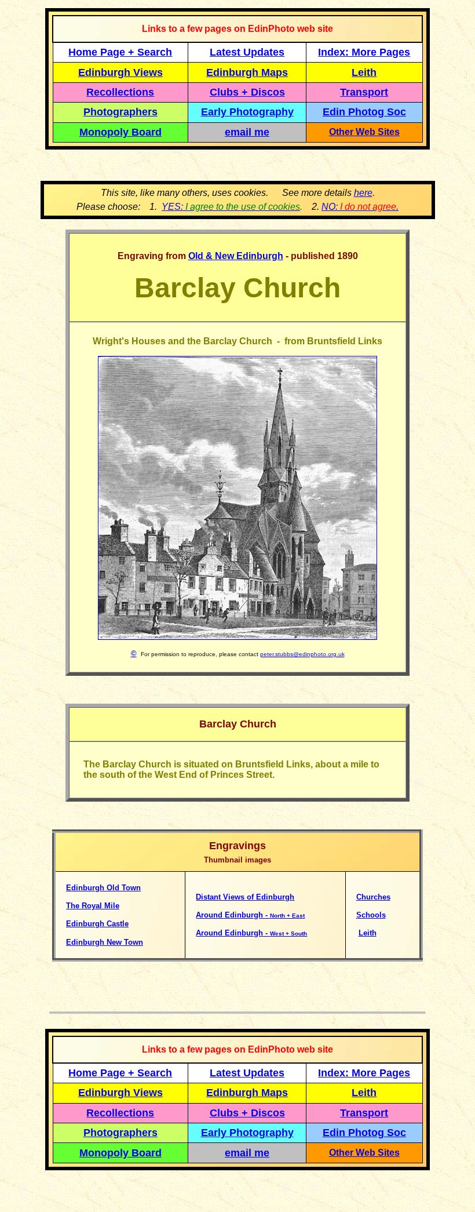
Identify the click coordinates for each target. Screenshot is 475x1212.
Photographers (120, 112)
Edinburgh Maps (247, 72)
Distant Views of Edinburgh (245, 897)
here (363, 193)
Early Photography (247, 112)
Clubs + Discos (247, 92)
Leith (368, 933)
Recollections (120, 92)
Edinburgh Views (120, 72)
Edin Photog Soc (364, 112)
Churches (373, 897)
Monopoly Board (120, 132)
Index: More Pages (364, 52)
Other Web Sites (364, 132)
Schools (371, 915)
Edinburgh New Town (104, 942)
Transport (364, 92)
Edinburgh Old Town (103, 887)
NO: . (360, 207)
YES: (231, 207)
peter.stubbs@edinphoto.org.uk (302, 654)
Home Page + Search (120, 52)
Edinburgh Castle (97, 923)
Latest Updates (247, 52)
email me (247, 132)
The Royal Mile (92, 905)
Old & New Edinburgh (235, 256)
